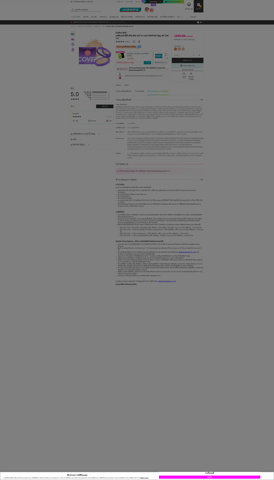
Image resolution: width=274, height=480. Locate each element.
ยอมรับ (209, 477)
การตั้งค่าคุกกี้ (209, 473)
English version (144, 478)
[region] (137, 476)
